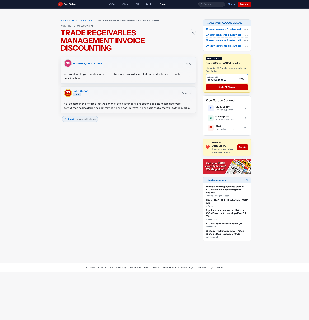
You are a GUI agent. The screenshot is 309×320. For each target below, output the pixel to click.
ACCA (111, 4)
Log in (211, 267)
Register (244, 4)
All (247, 180)
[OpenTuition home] (68, 4)
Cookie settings (185, 267)
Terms (220, 267)
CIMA (125, 4)
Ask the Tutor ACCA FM (82, 20)
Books (149, 4)
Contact (109, 267)
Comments (201, 267)
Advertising (121, 267)
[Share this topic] (193, 32)
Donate (242, 147)
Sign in (231, 4)
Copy (241, 78)
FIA (137, 4)
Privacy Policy (169, 267)
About (147, 267)
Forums (164, 4)
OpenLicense (135, 267)
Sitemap (156, 267)
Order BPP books (227, 87)
